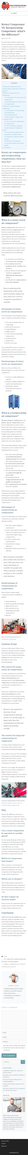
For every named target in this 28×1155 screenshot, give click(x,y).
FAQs (5, 956)
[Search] (23, 1062)
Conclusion (6, 147)
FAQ (4, 130)
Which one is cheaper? (12, 141)
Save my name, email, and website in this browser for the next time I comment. (14, 1048)
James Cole (13, 986)
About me (4, 1146)
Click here (18, 1127)
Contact (3, 1143)
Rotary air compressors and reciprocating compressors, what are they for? (13, 89)
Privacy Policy (5, 1141)
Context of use (7, 119)
